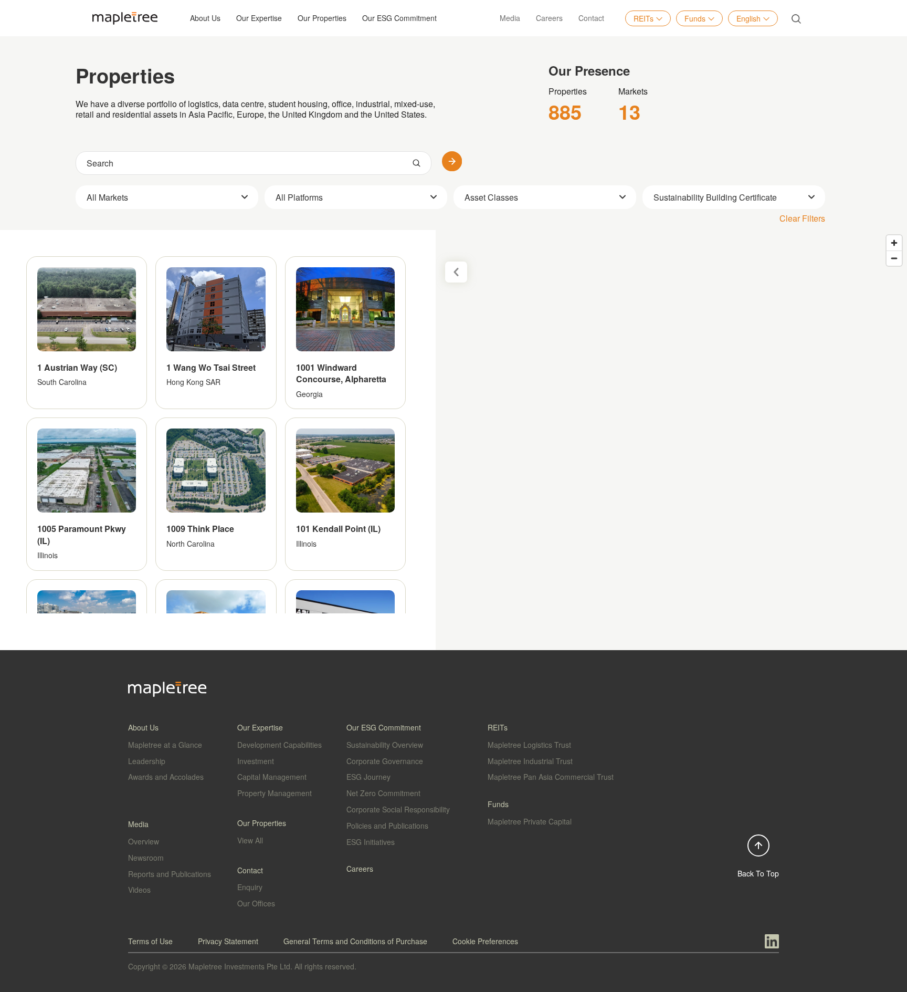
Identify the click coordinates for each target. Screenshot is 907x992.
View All (250, 840)
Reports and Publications (169, 874)
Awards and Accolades (166, 776)
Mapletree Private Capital (530, 821)
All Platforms (299, 197)
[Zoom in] (894, 242)
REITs (643, 18)
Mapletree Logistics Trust (529, 744)
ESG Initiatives (370, 842)
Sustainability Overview (384, 744)
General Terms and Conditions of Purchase (355, 941)
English (748, 18)
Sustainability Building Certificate (715, 197)
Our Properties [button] (322, 18)
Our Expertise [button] (259, 18)
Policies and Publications (387, 825)
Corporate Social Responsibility (398, 809)
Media (510, 18)
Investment (255, 761)
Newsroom (146, 857)
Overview (143, 841)
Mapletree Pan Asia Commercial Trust (551, 776)
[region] (453, 440)
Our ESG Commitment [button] (399, 18)
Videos (139, 889)
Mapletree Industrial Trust (530, 761)
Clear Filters (802, 218)
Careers (549, 18)
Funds (694, 18)
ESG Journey (368, 776)
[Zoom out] (894, 258)
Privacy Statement (228, 941)
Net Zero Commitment (383, 793)
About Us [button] (205, 18)
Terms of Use (150, 941)
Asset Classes (491, 197)
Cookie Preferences (485, 941)
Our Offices (256, 903)
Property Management (274, 793)
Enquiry (249, 887)
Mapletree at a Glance (165, 744)
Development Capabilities (279, 744)
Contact (591, 18)
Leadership (146, 761)
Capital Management (272, 776)
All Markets (107, 197)
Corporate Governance (384, 761)
